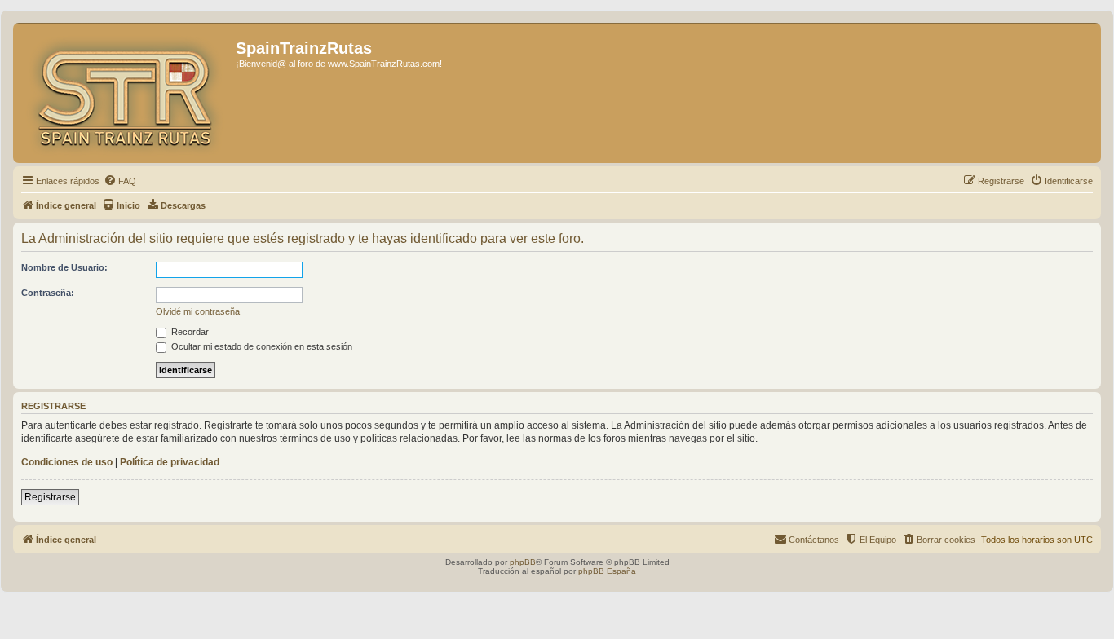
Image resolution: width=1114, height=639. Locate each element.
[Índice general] (126, 93)
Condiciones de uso (67, 462)
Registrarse (50, 497)
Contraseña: (47, 292)
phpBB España (607, 570)
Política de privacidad (169, 462)
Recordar (189, 332)
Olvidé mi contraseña (198, 311)
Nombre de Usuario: (64, 267)
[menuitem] (120, 181)
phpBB (523, 561)
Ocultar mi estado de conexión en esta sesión (260, 346)
